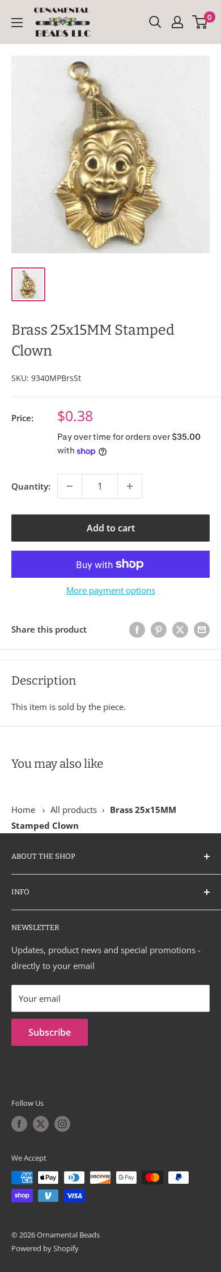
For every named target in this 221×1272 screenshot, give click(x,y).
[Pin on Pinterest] (159, 629)
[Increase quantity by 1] (130, 486)
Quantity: (30, 486)
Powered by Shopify (45, 1248)
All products (73, 809)
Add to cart (111, 528)
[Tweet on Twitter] (180, 629)
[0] (200, 22)
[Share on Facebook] (137, 629)
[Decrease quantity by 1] (70, 486)
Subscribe (49, 1032)
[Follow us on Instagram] (62, 1124)
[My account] (177, 22)
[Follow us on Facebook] (19, 1124)
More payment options (110, 590)
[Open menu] (17, 22)
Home (23, 809)
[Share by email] (202, 629)
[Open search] (155, 22)
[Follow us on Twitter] (41, 1124)
